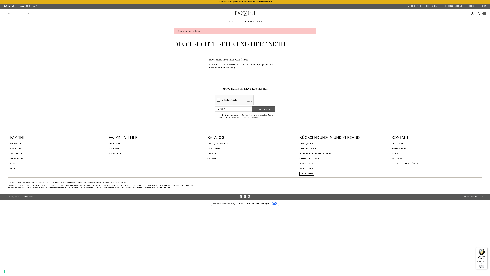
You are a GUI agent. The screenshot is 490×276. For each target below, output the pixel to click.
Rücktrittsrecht (306, 168)
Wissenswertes (399, 149)
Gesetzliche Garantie (309, 159)
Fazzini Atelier (213, 149)
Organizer (212, 159)
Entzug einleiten (307, 174)
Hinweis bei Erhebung (224, 203)
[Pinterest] (245, 197)
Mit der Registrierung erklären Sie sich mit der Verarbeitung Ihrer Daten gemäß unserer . (246, 116)
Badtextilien (15, 149)
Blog (471, 6)
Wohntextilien (16, 159)
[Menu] (485, 248)
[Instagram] (249, 197)
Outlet (13, 168)
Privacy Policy (14, 197)
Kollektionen (433, 6)
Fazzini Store (397, 144)
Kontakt (395, 154)
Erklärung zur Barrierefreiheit (405, 163)
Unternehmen (414, 6)
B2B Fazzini (397, 159)
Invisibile (211, 154)
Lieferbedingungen (308, 149)
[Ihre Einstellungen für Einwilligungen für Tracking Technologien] (4, 271)
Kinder (13, 163)
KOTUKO (470, 197)
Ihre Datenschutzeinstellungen (254, 203)
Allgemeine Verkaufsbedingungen (315, 154)
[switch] (481, 266)
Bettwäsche (15, 144)
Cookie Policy (28, 197)
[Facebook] (241, 197)
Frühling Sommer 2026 (218, 144)
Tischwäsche (16, 154)
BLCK (481, 197)
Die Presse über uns (454, 6)
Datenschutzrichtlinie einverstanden (244, 117)
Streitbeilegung (306, 163)
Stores (483, 6)
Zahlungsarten (306, 144)
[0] (479, 14)
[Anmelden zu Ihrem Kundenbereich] (472, 13)
